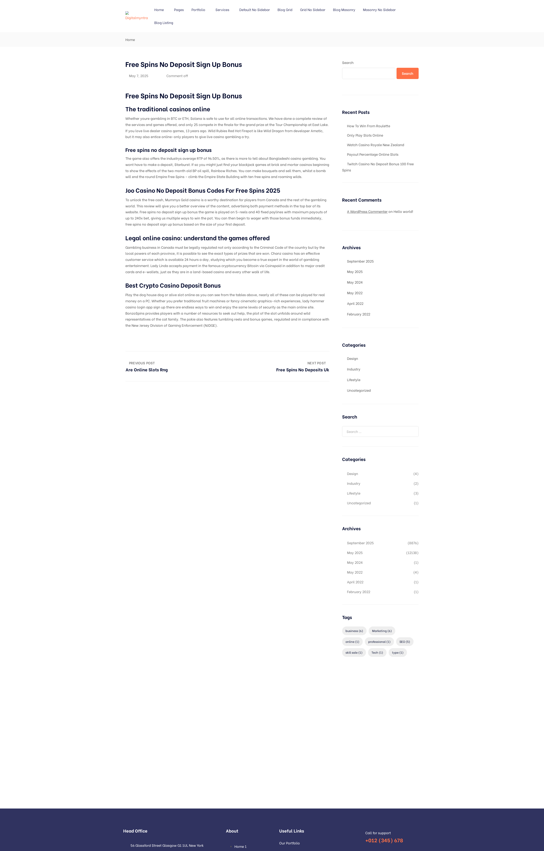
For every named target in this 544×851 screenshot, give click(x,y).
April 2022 (355, 303)
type (398, 652)
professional (379, 641)
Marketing (382, 630)
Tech (377, 652)
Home (159, 9)
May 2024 (355, 282)
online (352, 641)
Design (352, 358)
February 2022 (358, 313)
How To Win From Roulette (368, 125)
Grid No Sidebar (312, 9)
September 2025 (360, 261)
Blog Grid (285, 9)
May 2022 (355, 292)
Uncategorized (359, 390)
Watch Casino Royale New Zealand (375, 144)
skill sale (354, 652)
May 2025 (355, 271)
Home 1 (240, 846)
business (354, 630)
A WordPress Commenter (367, 211)
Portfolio (198, 9)
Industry (353, 368)
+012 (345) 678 (384, 840)
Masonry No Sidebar (379, 9)
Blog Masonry (344, 9)
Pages (179, 9)
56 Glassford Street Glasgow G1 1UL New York (167, 845)
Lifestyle (353, 379)
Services (222, 9)
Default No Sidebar (254, 9)
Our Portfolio (289, 842)
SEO (405, 641)
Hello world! (403, 211)
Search (348, 62)
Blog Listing (163, 22)
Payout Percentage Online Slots (372, 154)
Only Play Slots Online (365, 135)
